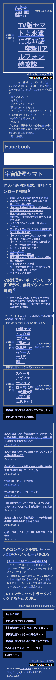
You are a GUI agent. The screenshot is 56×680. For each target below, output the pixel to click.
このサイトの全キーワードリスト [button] (23, 648)
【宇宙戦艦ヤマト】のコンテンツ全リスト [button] (27, 410)
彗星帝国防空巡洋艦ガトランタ (26, 213)
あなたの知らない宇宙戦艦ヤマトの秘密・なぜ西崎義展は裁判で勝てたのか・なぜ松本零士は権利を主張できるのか (28, 437)
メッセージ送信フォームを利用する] (27, 561)
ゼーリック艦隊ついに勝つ (24, 248)
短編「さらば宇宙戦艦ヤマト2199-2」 (30, 198)
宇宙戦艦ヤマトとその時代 (18, 481)
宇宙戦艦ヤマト (15, 319)
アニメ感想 (47, 316)
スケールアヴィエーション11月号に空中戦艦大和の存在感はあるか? (25, 387)
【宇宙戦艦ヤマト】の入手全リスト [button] (24, 634)
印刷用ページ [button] (12, 655)
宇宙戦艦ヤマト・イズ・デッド (21, 492)
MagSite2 (25, 668)
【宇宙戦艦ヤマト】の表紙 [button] (19, 417)
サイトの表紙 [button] (12, 614)
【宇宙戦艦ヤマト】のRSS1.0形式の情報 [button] (27, 641)
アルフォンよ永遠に (20, 273)
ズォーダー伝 (17, 251)
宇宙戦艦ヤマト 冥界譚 (22, 263)
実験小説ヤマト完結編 (22, 254)
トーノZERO (32, 316)
